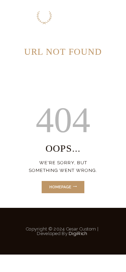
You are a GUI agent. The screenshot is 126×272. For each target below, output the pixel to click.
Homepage (60, 187)
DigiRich (79, 233)
